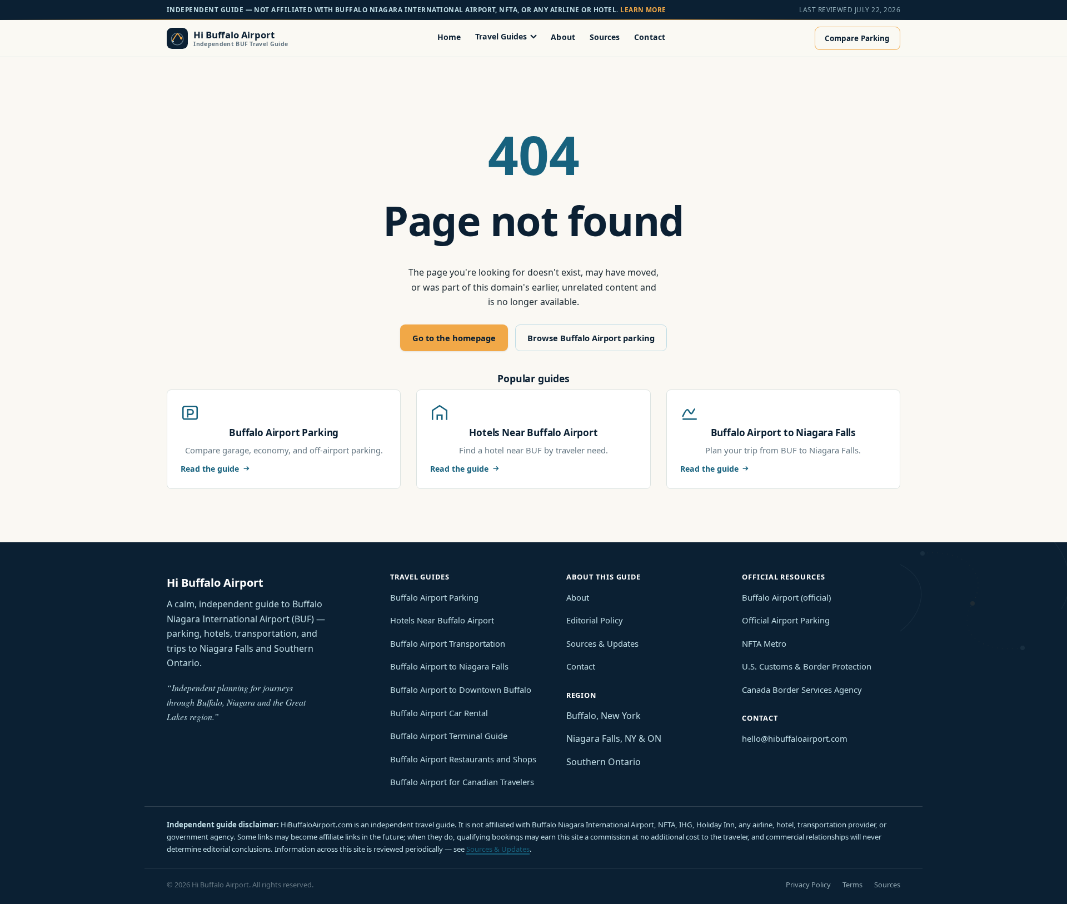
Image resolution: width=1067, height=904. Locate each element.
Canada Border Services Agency (802, 689)
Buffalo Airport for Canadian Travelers (462, 781)
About (563, 36)
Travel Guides (501, 36)
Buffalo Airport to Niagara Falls (449, 666)
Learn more (643, 9)
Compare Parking (857, 38)
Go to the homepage (454, 337)
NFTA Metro (764, 643)
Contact (649, 36)
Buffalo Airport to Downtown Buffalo (460, 689)
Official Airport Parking (786, 620)
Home (449, 36)
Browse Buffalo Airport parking (591, 337)
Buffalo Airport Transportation (447, 643)
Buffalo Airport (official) (786, 597)
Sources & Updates (602, 643)
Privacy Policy (808, 885)
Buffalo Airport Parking (434, 597)
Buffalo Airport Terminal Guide (448, 735)
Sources (605, 36)
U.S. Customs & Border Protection (806, 666)
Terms (852, 885)
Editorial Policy (594, 620)
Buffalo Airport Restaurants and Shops (463, 759)
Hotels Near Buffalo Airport (442, 620)
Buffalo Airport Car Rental (439, 712)
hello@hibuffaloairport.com (794, 738)
